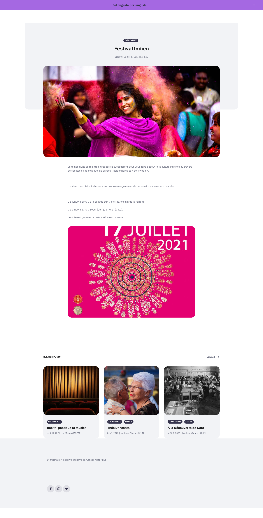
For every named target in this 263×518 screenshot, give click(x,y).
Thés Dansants (118, 428)
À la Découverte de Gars (186, 428)
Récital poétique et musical (67, 428)
